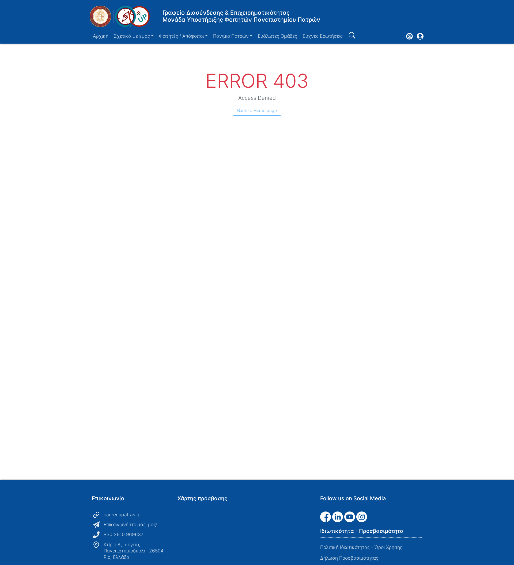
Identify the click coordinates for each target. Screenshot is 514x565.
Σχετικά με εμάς (132, 36)
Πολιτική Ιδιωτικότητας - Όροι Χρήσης (361, 547)
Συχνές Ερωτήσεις (323, 36)
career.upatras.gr (122, 514)
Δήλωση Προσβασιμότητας (349, 558)
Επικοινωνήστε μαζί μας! (130, 524)
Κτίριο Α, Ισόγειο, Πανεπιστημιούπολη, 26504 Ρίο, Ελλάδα (134, 551)
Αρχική (100, 36)
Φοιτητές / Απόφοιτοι (181, 36)
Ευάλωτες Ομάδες (277, 36)
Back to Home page (257, 110)
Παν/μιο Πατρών (231, 36)
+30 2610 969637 (123, 534)
